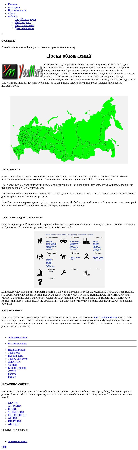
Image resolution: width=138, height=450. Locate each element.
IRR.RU (12, 408)
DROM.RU (14, 421)
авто (96, 317)
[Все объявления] (69, 259)
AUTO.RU (14, 424)
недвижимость (109, 317)
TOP (4, 447)
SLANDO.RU (16, 412)
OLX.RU (13, 402)
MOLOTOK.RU (17, 415)
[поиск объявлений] (69, 162)
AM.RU (12, 418)
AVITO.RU (14, 405)
